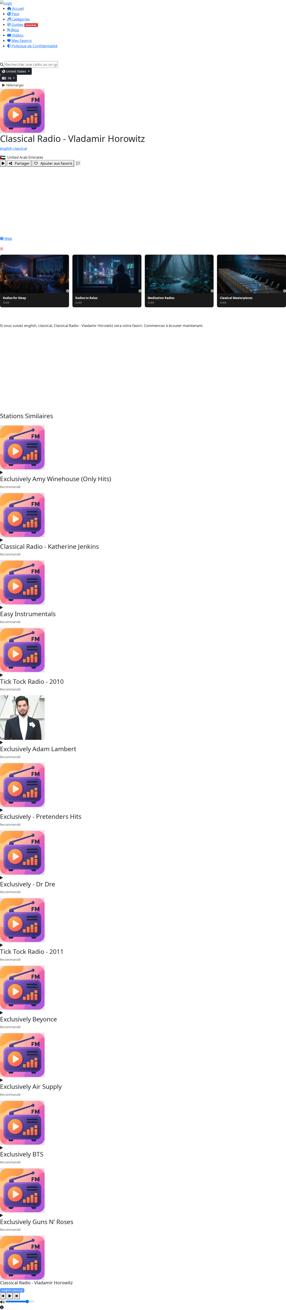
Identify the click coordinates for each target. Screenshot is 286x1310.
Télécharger (14, 85)
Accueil (17, 8)
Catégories (20, 19)
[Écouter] (3, 163)
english (6, 148)
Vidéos (17, 35)
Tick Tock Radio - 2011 (32, 951)
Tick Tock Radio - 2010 (32, 681)
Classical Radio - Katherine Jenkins (49, 546)
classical (20, 148)
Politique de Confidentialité (34, 46)
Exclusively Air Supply (31, 1086)
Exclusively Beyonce (28, 1019)
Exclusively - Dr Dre (27, 884)
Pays (15, 13)
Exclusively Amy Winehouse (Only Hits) (55, 478)
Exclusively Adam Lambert (38, 748)
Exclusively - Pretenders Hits (40, 816)
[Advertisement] (143, 200)
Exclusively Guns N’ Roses (36, 1221)
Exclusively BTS (21, 1154)
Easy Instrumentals (28, 613)
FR (9, 78)
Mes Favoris (21, 40)
